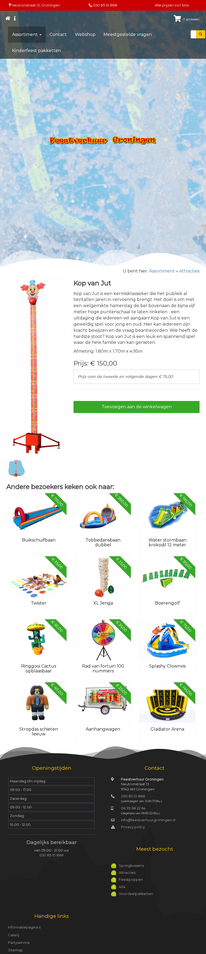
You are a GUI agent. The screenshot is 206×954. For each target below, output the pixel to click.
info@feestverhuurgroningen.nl (148, 820)
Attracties (189, 271)
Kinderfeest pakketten (36, 50)
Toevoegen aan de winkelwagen (137, 406)
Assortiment (25, 34)
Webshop (85, 34)
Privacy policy (133, 827)
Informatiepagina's (24, 927)
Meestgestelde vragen (128, 34)
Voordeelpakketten (136, 894)
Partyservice (19, 943)
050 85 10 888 (105, 5)
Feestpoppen (131, 880)
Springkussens (131, 866)
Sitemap (15, 950)
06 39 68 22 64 (133, 808)
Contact (58, 34)
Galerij (13, 935)
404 (122, 887)
